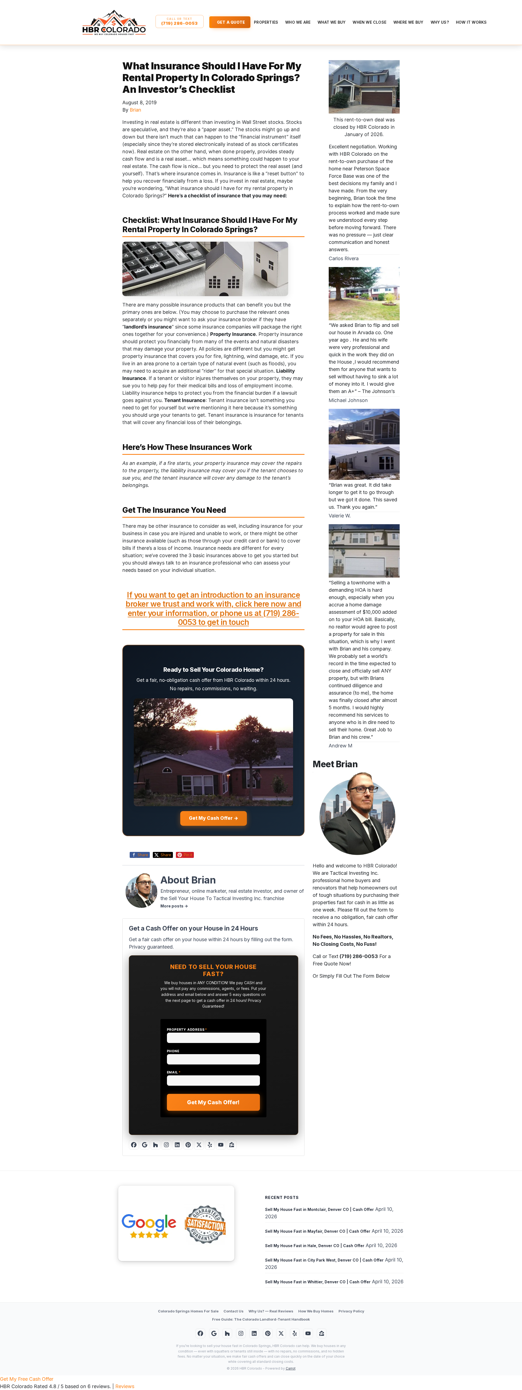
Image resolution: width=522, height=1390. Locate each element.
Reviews (124, 1386)
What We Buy (332, 22)
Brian (135, 110)
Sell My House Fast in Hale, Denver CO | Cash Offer (314, 1245)
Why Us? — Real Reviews (270, 1311)
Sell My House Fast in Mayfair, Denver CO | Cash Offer (317, 1231)
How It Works (471, 22)
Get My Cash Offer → (213, 818)
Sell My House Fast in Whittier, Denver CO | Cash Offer (318, 1281)
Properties (266, 22)
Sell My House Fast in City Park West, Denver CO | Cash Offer (324, 1260)
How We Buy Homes (316, 1311)
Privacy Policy (351, 1311)
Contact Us (233, 1311)
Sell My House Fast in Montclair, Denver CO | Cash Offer (319, 1209)
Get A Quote (231, 22)
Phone (173, 1051)
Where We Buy (408, 22)
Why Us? (440, 22)
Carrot (291, 1368)
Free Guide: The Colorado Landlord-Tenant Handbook (261, 1319)
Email (174, 1072)
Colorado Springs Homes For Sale (188, 1311)
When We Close (369, 22)
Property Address (187, 1029)
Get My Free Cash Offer (26, 1379)
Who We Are (297, 22)
